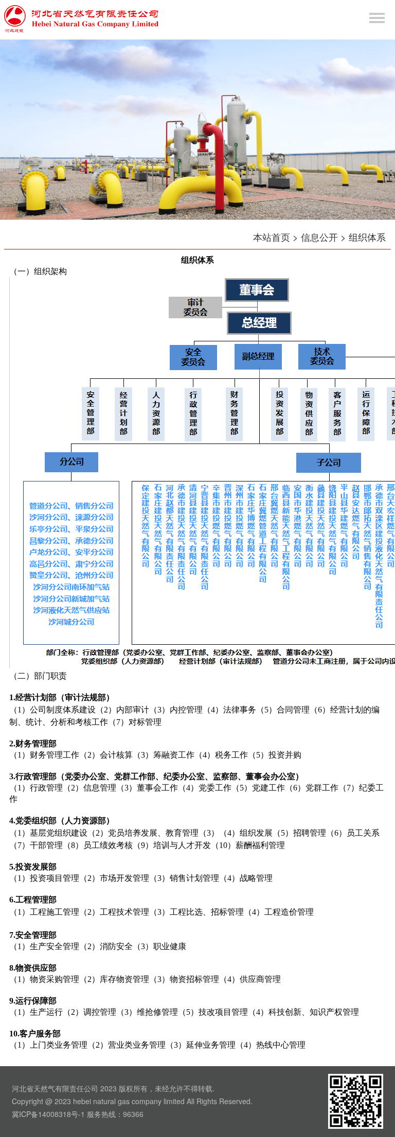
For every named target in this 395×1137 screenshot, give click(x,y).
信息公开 (319, 236)
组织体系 (367, 236)
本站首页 (271, 236)
